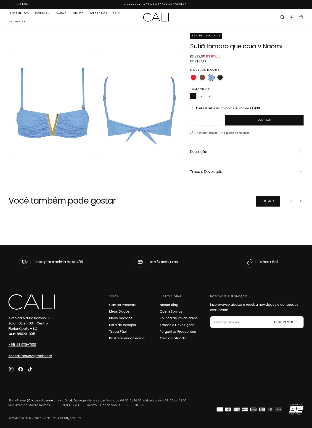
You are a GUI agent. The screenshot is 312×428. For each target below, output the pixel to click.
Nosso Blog (169, 305)
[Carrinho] (301, 17)
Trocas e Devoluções (177, 325)
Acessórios (98, 13)
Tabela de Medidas (238, 132)
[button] (282, 17)
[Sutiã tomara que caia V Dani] (193, 77)
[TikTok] (29, 369)
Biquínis (41, 13)
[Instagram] (11, 369)
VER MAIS (268, 201)
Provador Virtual (206, 132)
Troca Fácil (118, 331)
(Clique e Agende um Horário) (49, 400)
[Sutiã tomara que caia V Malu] (220, 77)
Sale (116, 13)
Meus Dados (119, 311)
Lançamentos (18, 13)
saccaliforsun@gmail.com (30, 356)
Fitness (78, 13)
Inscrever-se (286, 322)
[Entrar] (291, 17)
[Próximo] (301, 201)
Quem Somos (171, 311)
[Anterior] (291, 201)
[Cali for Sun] (31, 302)
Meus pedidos (120, 318)
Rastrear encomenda (127, 338)
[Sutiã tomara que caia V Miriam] (202, 77)
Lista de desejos (122, 325)
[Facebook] (20, 369)
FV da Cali (17, 22)
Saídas (61, 13)
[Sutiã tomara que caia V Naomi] (211, 77)
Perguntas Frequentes (178, 331)
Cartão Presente (122, 305)
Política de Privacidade (178, 318)
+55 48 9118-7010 (22, 344)
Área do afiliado (173, 338)
